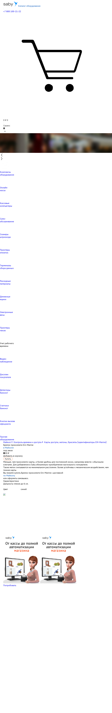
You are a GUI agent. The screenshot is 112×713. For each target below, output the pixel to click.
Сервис (6, 125)
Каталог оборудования (29, 6)
